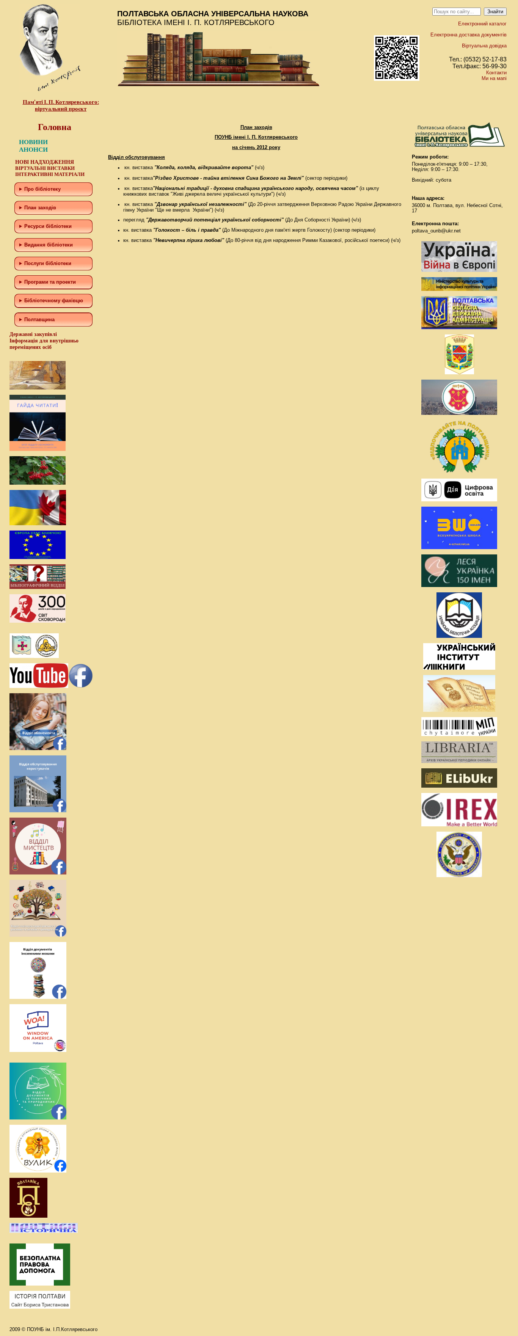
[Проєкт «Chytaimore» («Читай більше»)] (459, 734)
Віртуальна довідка (484, 46)
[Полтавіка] (28, 1216)
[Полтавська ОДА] (459, 327)
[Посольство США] (459, 875)
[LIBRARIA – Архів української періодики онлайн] (459, 761)
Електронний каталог (482, 24)
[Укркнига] (459, 668)
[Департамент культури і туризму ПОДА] (459, 372)
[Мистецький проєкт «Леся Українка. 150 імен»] (459, 585)
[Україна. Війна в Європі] (459, 270)
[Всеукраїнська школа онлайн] (459, 547)
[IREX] (459, 824)
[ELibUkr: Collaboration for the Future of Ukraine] (459, 786)
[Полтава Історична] (43, 1231)
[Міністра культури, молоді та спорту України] (459, 289)
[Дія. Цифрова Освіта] (459, 499)
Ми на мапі (494, 78)
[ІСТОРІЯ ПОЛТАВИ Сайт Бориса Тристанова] (39, 1307)
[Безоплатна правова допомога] (39, 1284)
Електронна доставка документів (468, 35)
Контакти (496, 72)
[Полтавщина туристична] (459, 471)
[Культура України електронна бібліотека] (459, 710)
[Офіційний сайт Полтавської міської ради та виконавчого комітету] (459, 413)
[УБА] (459, 636)
